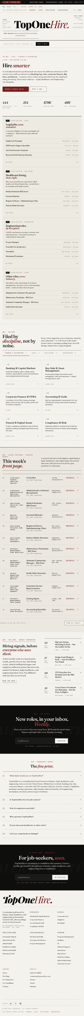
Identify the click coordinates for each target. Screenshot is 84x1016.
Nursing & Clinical (9, 937)
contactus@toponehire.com (40, 976)
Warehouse (61, 954)
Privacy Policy (64, 994)
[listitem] (42, 480)
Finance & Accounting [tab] (16, 353)
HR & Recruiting (63, 957)
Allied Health (7, 944)
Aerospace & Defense (38, 940)
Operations (61, 950)
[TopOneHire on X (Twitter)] (15, 1003)
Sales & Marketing (64, 960)
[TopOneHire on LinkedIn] (10, 1003)
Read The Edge (10, 681)
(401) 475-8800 (35, 973)
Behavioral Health (9, 950)
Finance (34, 912)
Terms (32, 983)
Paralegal (60, 923)
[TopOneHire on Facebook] (20, 1003)
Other (60, 933)
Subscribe (61, 741)
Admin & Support (63, 947)
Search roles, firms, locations (18, 44)
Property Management (65, 937)
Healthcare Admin (9, 947)
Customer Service (63, 964)
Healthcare (9, 933)
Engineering (37, 933)
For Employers (8, 980)
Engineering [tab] (69, 353)
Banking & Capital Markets (40, 916)
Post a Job (38, 89)
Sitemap (33, 986)
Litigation (60, 920)
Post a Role (42, 44)
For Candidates (8, 983)
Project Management (37, 944)
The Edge (6, 976)
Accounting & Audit (37, 923)
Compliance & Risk (37, 926)
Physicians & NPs (9, 940)
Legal (60, 912)
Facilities (60, 940)
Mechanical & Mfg (36, 937)
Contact (5, 986)
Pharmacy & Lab (9, 954)
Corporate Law (62, 916)
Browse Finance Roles (15, 89)
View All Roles (74, 623)
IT (58, 944)
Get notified (60, 877)
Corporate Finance (37, 920)
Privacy (32, 980)
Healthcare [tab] (51, 353)
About (5, 973)
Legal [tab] (36, 353)
